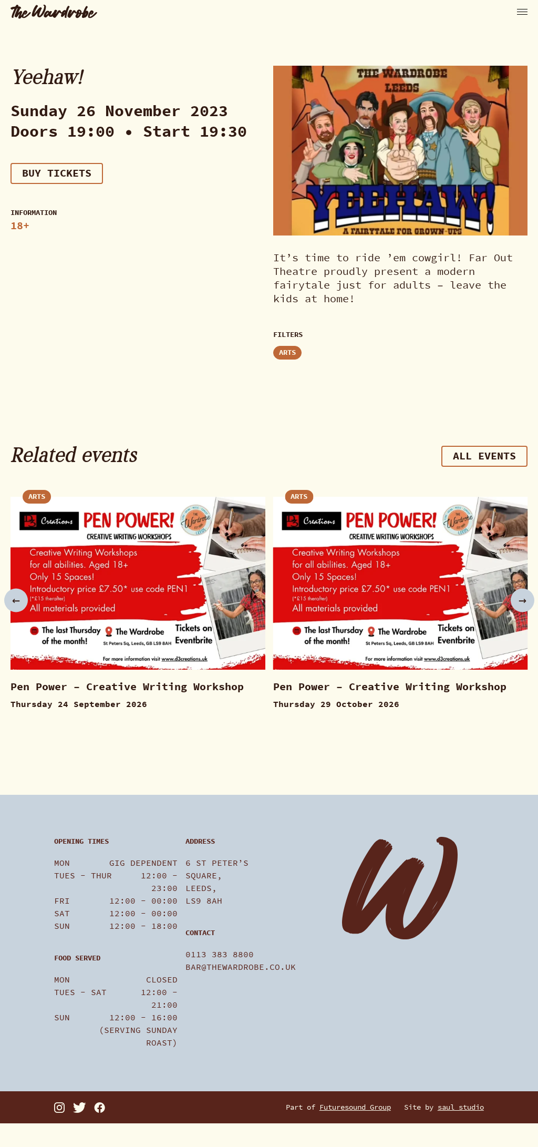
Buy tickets (56, 173)
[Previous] (16, 600)
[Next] (522, 600)
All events (484, 456)
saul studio (461, 1107)
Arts (287, 352)
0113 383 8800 (219, 954)
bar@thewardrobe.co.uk (240, 967)
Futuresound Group (355, 1107)
